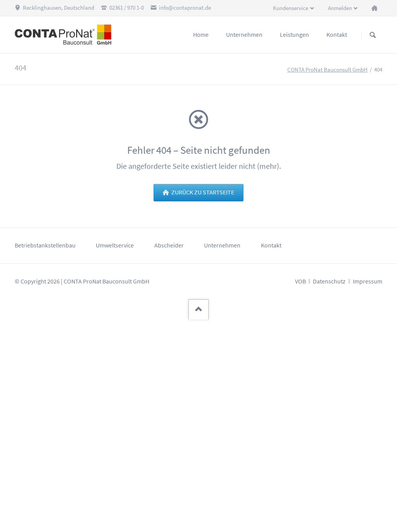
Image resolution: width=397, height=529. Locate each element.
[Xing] (374, 7)
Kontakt (271, 245)
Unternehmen (222, 245)
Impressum (367, 281)
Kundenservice (290, 8)
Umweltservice (115, 245)
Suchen (372, 35)
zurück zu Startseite (202, 192)
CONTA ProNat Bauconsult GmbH (327, 69)
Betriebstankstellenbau (45, 245)
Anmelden (340, 8)
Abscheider (169, 245)
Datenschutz (329, 281)
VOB (300, 281)
